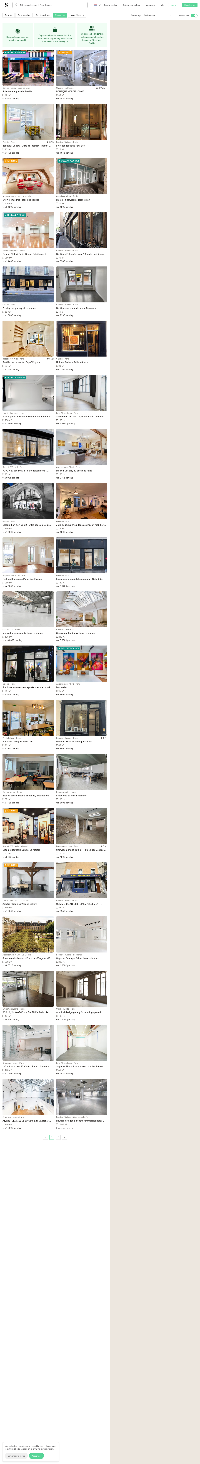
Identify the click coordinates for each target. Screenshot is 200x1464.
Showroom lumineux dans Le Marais (75, 633)
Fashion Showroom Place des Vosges (22, 578)
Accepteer (36, 1456)
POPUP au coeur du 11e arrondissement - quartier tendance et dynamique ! (24, 470)
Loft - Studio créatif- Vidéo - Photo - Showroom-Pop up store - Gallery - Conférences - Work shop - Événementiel (28, 1066)
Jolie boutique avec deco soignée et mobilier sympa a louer (79, 525)
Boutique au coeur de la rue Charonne (76, 308)
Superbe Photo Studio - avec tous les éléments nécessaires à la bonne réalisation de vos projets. (80, 1066)
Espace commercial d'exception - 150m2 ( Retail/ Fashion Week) (78, 579)
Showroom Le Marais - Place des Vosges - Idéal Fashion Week (27, 958)
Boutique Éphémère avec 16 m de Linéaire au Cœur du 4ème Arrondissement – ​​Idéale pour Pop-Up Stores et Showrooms (80, 254)
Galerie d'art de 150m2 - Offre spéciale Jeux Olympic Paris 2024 (25, 525)
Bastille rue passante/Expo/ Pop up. (21, 362)
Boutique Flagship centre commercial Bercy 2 (80, 1120)
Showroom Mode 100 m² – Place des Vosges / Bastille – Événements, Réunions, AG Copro (80, 850)
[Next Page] (64, 1137)
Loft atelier (61, 687)
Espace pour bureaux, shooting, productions (25, 795)
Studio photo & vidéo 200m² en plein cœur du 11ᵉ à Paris (26, 416)
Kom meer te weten (16, 1456)
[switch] (194, 15)
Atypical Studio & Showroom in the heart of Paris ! (25, 1121)
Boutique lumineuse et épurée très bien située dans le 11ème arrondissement (26, 687)
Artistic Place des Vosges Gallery (19, 903)
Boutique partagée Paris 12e (17, 741)
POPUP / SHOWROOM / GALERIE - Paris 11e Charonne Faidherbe (25, 1012)
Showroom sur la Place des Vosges (20, 199)
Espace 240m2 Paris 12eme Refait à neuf (24, 254)
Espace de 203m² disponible (71, 795)
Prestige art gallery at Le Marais (18, 308)
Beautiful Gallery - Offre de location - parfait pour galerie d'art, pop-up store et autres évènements (25, 145)
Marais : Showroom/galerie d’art (73, 199)
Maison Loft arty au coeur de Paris (74, 470)
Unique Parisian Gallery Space (72, 362)
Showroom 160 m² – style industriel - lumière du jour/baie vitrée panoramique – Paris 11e (80, 416)
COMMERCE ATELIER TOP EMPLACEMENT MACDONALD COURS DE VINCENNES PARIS (79, 904)
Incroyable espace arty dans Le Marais (22, 633)
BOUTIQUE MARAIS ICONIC (70, 91)
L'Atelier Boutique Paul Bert (70, 145)
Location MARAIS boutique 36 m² (74, 741)
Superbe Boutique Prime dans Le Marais (77, 958)
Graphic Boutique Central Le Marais (21, 849)
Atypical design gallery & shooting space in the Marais (81, 1012)
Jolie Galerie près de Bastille (17, 91)
